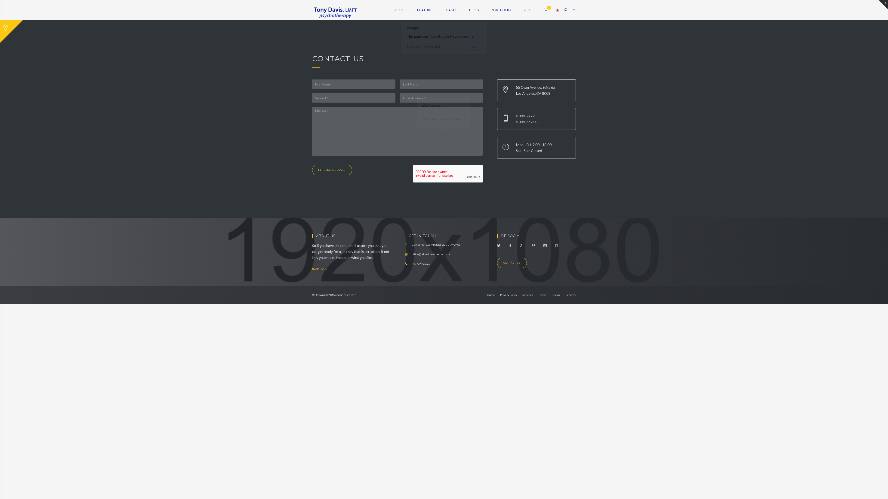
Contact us (512, 262)
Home (400, 10)
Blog (474, 10)
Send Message (334, 169)
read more (320, 269)
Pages (452, 10)
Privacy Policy (508, 295)
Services (527, 295)
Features (426, 10)
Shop (528, 10)
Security (571, 295)
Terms (542, 295)
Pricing (556, 295)
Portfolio (501, 10)
